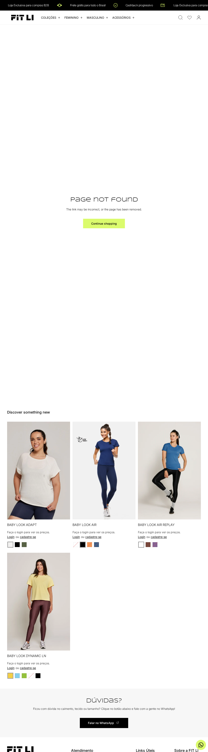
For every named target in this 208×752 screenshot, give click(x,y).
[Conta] (199, 17)
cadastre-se (28, 537)
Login (10, 537)
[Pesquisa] (180, 17)
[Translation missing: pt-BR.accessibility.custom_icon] (189, 17)
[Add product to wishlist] (64, 429)
